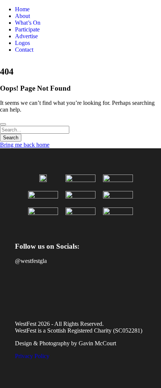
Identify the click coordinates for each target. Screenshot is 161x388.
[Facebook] (24, 287)
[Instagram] (46, 287)
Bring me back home (24, 145)
